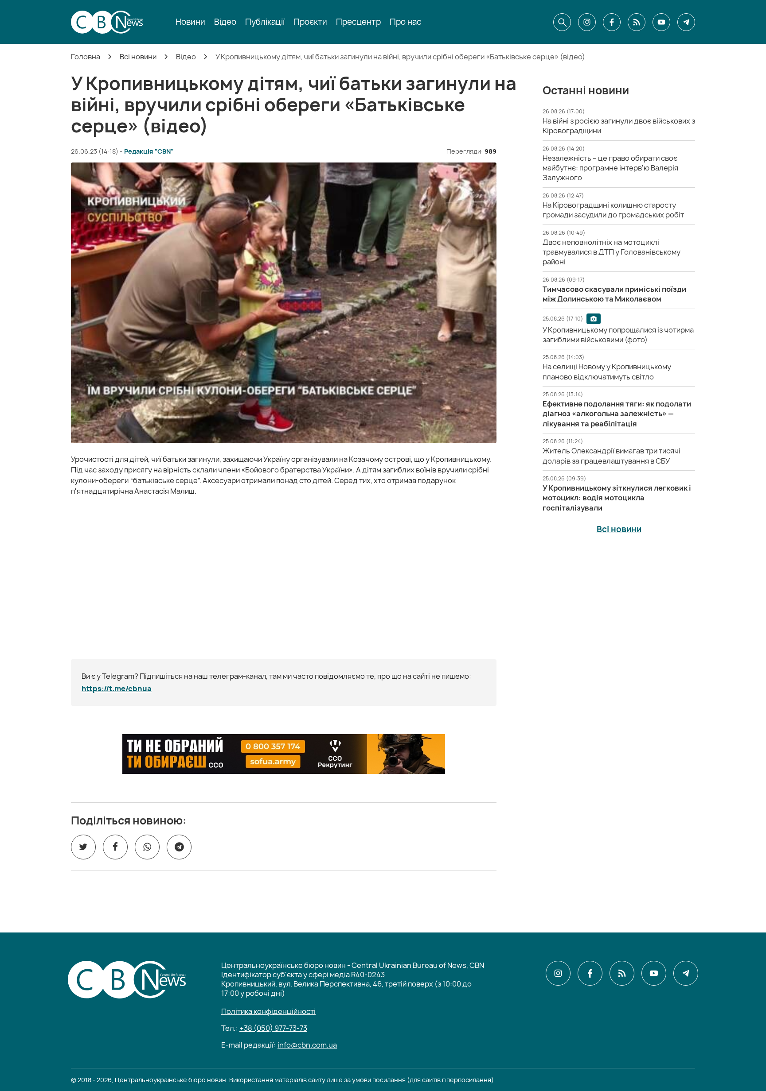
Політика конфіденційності (268, 1011)
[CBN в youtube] (661, 22)
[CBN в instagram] (587, 22)
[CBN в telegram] (686, 22)
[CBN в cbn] (636, 22)
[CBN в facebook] (612, 22)
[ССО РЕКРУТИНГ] (283, 754)
